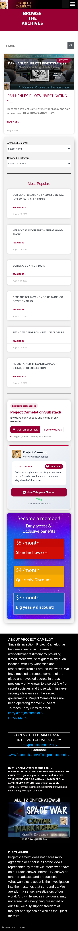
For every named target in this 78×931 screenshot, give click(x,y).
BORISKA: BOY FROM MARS (29, 265)
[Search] (70, 45)
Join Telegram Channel (41, 492)
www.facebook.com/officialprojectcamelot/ (39, 755)
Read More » (13, 121)
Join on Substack (27, 429)
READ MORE (18, 718)
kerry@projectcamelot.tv (25, 713)
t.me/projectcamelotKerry (39, 745)
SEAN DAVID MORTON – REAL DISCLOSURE (38, 332)
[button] (73, 4)
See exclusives (53, 429)
